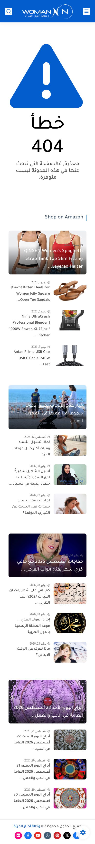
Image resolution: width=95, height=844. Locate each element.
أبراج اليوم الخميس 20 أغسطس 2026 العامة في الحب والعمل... (32, 801)
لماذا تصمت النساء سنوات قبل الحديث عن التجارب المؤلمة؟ (31, 507)
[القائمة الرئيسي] (86, 11)
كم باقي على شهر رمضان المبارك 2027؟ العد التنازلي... (29, 597)
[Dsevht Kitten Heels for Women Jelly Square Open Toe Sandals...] (70, 291)
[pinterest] (57, 835)
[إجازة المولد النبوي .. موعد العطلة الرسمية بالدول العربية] (70, 623)
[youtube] (37, 835)
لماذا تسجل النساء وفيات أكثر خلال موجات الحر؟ (31, 449)
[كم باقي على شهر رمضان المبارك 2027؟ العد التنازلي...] (70, 593)
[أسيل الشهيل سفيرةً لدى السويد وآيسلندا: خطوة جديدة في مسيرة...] (70, 474)
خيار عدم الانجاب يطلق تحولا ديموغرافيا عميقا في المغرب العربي (54, 413)
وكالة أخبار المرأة (27, 827)
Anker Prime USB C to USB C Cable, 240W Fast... (32, 358)
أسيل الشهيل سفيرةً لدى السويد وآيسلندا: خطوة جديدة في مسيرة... (29, 478)
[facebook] (28, 835)
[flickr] (18, 835)
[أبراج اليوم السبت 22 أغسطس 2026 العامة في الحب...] (70, 740)
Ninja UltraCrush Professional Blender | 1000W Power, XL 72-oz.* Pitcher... (29, 326)
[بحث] (8, 11)
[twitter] (67, 835)
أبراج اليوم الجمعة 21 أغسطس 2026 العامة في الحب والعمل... (32, 772)
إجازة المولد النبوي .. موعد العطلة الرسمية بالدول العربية (32, 626)
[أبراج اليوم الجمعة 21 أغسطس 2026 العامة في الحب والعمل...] (70, 769)
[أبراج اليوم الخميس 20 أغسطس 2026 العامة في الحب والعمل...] (70, 798)
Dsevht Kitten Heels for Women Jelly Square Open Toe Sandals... (30, 294)
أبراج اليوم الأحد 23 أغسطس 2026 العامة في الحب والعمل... (48, 712)
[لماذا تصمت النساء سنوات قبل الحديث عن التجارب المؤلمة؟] (70, 504)
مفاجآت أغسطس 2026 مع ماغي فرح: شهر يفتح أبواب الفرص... (50, 566)
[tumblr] (47, 835)
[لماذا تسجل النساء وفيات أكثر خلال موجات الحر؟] (70, 445)
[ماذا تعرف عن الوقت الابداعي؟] (70, 652)
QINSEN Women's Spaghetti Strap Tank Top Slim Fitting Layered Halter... (53, 259)
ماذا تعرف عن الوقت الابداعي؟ (33, 652)
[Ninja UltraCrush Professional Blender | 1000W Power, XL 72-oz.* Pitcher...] (70, 320)
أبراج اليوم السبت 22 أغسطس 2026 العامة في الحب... (32, 743)
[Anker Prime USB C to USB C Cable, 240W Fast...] (70, 355)
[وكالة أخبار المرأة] (47, 11)
